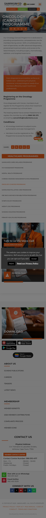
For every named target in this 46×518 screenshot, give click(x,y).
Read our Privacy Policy (27, 263)
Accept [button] (34, 259)
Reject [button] (11, 263)
